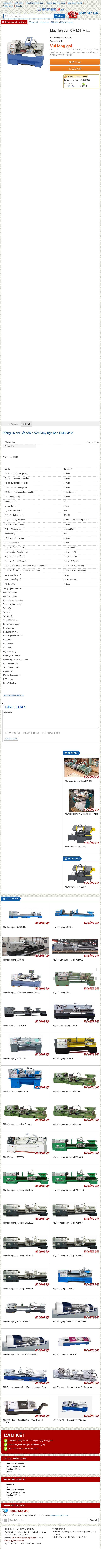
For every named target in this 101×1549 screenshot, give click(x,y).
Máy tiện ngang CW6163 (13, 959)
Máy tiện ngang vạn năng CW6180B (18, 1255)
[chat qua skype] (83, 83)
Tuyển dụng (8, 6)
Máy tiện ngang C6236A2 (13, 1157)
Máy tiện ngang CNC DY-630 (64, 1354)
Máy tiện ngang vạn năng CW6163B (18, 1222)
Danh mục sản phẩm (14, 22)
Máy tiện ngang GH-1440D (14, 1058)
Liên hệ (19, 6)
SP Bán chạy (73, 753)
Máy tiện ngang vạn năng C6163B (66, 1091)
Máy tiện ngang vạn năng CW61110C (68, 1190)
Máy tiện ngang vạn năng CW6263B (67, 1222)
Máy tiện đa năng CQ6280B (14, 1025)
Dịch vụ (9, 1471)
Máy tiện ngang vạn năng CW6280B (67, 1255)
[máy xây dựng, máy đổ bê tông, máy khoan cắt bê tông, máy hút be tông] (50, 9)
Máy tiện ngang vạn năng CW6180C (18, 1190)
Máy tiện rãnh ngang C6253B (64, 1025)
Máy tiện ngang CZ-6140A (63, 1288)
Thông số (13, 424)
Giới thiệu (19, 3)
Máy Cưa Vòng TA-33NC (75, 846)
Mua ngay (75, 62)
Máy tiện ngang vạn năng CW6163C (67, 1157)
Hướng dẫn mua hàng (56, 3)
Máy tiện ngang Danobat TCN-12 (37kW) (69, 1321)
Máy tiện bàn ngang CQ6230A (15, 1091)
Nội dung (8, 712)
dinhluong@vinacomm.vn (14, 1540)
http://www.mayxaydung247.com (24, 1537)
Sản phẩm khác (12, 899)
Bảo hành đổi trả (75, 3)
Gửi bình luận (11, 738)
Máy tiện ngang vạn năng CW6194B (18, 1288)
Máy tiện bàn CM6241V (14, 695)
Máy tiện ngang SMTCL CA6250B (17, 1321)
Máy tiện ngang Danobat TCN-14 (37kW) (20, 1354)
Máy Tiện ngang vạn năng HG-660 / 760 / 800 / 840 (24, 1387)
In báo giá (75, 68)
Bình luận (26, 424)
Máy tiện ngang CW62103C (14, 927)
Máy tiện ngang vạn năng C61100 (66, 1124)
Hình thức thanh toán (34, 3)
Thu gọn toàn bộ (93, 442)
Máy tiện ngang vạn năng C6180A (17, 1124)
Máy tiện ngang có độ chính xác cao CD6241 (22, 992)
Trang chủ (7, 3)
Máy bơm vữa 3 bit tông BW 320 (78, 781)
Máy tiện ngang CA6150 (62, 992)
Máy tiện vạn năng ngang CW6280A (67, 959)
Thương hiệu (10, 442)
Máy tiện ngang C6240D (62, 1058)
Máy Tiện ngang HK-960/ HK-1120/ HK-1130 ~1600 (73, 1387)
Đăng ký (93, 1520)
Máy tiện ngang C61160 (62, 927)
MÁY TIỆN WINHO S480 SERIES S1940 (69, 1420)
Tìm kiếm (59, 16)
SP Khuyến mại (74, 859)
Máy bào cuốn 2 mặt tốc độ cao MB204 (81, 813)
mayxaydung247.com (59, 1515)
